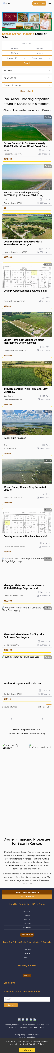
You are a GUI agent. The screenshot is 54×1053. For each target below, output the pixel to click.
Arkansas (27, 924)
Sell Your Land (39, 3)
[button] (11, 719)
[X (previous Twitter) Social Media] (19, 1019)
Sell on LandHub (27, 897)
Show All (27, 976)
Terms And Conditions (27, 1037)
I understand (27, 1050)
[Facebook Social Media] (27, 1019)
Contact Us (23, 1028)
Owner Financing (38, 733)
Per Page (41, 707)
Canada (27, 953)
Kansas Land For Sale (18, 733)
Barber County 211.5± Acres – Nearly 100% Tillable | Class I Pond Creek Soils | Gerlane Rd (26, 145)
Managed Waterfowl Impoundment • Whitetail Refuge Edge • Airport (24, 587)
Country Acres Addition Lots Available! (25, 290)
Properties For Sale (29, 730)
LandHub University (37, 1028)
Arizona (27, 919)
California (27, 928)
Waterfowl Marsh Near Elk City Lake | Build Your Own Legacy (24, 636)
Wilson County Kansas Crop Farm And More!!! (25, 488)
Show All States (27, 935)
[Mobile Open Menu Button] (49, 3)
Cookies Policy (36, 1044)
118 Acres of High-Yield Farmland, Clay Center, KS (25, 390)
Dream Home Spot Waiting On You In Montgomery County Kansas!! (24, 341)
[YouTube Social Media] (31, 1019)
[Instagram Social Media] (23, 1019)
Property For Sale (12, 1025)
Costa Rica (27, 949)
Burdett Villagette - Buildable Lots (22, 683)
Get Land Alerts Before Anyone (27, 892)
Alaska (27, 915)
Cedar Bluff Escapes (15, 438)
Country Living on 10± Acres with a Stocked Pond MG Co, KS (23, 243)
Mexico (27, 958)
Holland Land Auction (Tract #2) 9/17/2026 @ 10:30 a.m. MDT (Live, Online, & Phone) (23, 194)
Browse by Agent (28, 1025)
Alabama (27, 911)
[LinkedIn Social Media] (35, 1019)
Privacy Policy (20, 1035)
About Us (12, 1028)
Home (16, 730)
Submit (11, 1005)
